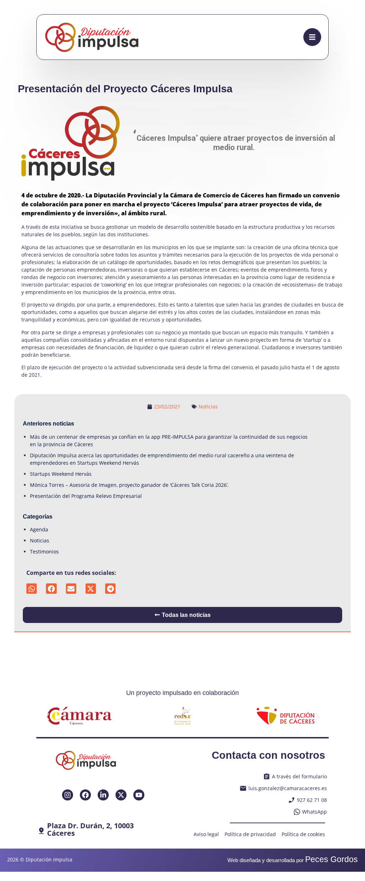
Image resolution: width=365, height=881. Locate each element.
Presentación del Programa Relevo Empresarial (86, 496)
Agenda (39, 529)
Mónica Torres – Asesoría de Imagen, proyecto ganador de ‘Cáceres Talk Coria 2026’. (129, 484)
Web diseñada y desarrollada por (292, 860)
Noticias (208, 406)
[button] (31, 588)
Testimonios (44, 551)
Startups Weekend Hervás (61, 473)
